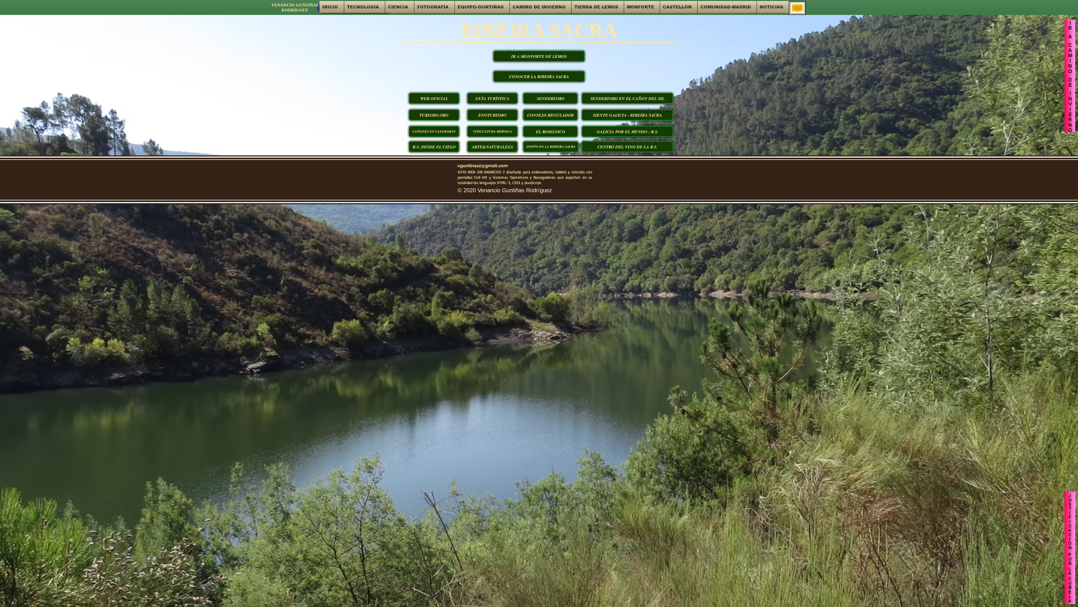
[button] (364, 7)
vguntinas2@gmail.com (482, 165)
